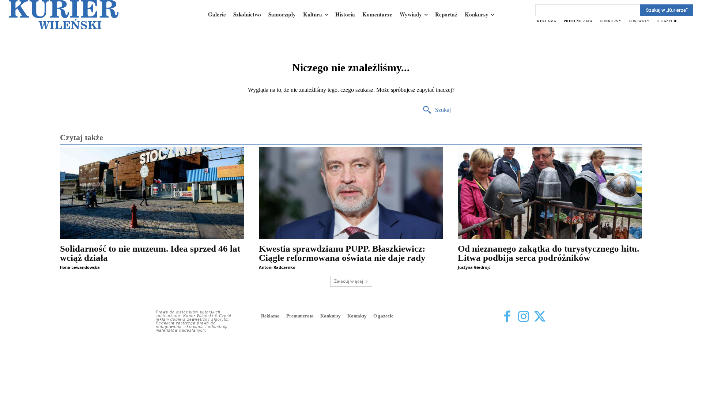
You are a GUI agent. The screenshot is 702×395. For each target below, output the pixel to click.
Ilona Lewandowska (80, 267)
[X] (539, 316)
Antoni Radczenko (277, 267)
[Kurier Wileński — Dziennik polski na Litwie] (63, 14)
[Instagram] (523, 316)
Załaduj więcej (348, 281)
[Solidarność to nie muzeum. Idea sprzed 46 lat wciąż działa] (152, 193)
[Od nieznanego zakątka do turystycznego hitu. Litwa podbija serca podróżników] (550, 193)
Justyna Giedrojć (474, 267)
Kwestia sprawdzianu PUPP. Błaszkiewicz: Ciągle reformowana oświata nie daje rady (342, 253)
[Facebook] (507, 316)
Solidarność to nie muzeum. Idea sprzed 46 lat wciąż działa (150, 253)
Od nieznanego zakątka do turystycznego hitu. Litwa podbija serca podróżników (548, 253)
